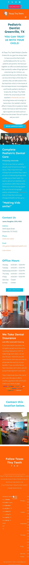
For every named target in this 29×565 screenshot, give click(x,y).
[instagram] (17, 466)
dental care (22, 192)
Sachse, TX (8, 517)
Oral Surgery (9, 502)
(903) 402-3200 (8, 239)
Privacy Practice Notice (6, 485)
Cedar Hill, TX (4, 526)
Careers (8, 499)
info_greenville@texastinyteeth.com (14, 246)
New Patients (9, 496)
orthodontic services (18, 97)
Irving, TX (8, 514)
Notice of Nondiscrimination (20, 485)
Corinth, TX (9, 508)
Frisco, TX (8, 511)
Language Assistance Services (14, 488)
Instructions (6, 250)
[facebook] (11, 466)
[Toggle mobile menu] (26, 17)
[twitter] (14, 466)
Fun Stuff (8, 505)
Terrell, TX (8, 520)
